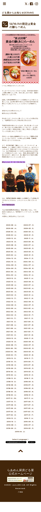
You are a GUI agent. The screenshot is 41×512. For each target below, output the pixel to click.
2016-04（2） (20, 432)
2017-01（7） (29, 415)
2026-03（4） (29, 232)
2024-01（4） (29, 275)
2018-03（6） (29, 392)
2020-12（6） (11, 338)
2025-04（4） (12, 252)
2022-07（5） (29, 305)
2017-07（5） (29, 405)
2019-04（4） (11, 372)
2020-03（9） (29, 352)
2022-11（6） (29, 298)
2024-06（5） (11, 268)
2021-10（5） (12, 322)
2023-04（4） (12, 292)
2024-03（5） (29, 272)
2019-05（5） (29, 368)
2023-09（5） (29, 282)
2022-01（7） (29, 315)
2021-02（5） (11, 335)
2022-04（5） (11, 312)
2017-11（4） (29, 398)
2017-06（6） (11, 408)
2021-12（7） (12, 318)
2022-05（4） (29, 308)
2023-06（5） (11, 288)
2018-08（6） (11, 385)
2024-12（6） (11, 258)
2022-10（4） (11, 302)
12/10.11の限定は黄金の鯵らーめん (22, 25)
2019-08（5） (11, 365)
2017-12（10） (11, 398)
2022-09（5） (29, 302)
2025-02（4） (11, 255)
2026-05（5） (29, 228)
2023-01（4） (29, 295)
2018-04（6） (11, 392)
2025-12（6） (11, 238)
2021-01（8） (29, 335)
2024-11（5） (29, 258)
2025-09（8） (29, 242)
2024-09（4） (29, 262)
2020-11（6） (29, 338)
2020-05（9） (29, 348)
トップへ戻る (20, 451)
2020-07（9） (29, 345)
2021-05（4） (29, 328)
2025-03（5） (29, 252)
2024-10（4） (11, 262)
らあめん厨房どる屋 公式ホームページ (20, 471)
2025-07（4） (29, 245)
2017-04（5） (11, 412)
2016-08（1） (11, 425)
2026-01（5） (29, 235)
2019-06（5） (11, 368)
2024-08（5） (11, 265)
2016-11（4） (29, 418)
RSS (21, 492)
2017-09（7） (29, 402)
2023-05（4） (29, 288)
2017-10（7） (11, 402)
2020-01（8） (29, 355)
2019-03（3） (29, 372)
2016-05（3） (29, 428)
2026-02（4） (11, 235)
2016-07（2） (29, 425)
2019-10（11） (11, 362)
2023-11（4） (29, 278)
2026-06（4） (12, 228)
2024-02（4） (12, 275)
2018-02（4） (11, 395)
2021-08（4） (11, 325)
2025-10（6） (11, 242)
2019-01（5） (29, 375)
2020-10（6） (11, 342)
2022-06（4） (11, 308)
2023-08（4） (11, 285)
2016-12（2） (12, 418)
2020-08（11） (12, 345)
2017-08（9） (11, 405)
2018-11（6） (29, 378)
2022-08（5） (11, 305)
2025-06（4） (11, 248)
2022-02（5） (11, 315)
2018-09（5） (29, 382)
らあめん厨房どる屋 (18, 485)
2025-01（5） (29, 255)
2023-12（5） (11, 278)
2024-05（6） (29, 268)
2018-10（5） (11, 382)
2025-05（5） (29, 248)
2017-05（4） (29, 408)
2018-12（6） (11, 378)
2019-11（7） (29, 358)
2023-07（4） (29, 285)
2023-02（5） (11, 295)
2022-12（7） (11, 298)
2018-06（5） (11, 388)
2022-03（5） (29, 312)
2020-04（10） (12, 352)
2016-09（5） (29, 422)
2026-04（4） (12, 232)
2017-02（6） (11, 415)
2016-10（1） (12, 422)
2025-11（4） (29, 238)
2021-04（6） (11, 332)
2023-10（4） (11, 282)
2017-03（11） (29, 412)
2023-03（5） (29, 292)
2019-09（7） (29, 362)
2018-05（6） (29, 388)
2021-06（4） (11, 328)
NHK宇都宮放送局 (8, 205)
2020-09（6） (29, 342)
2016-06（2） (11, 428)
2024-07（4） (29, 265)
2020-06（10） (12, 348)
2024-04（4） (12, 272)
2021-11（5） (29, 318)
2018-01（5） (29, 395)
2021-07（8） (29, 325)
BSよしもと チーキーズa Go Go (13, 162)
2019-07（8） (29, 365)
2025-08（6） (11, 245)
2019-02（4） (11, 375)
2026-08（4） (12, 225)
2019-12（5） (12, 358)
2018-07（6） (29, 385)
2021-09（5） (29, 322)
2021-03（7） (29, 332)
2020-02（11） (12, 355)
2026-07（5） (29, 225)
